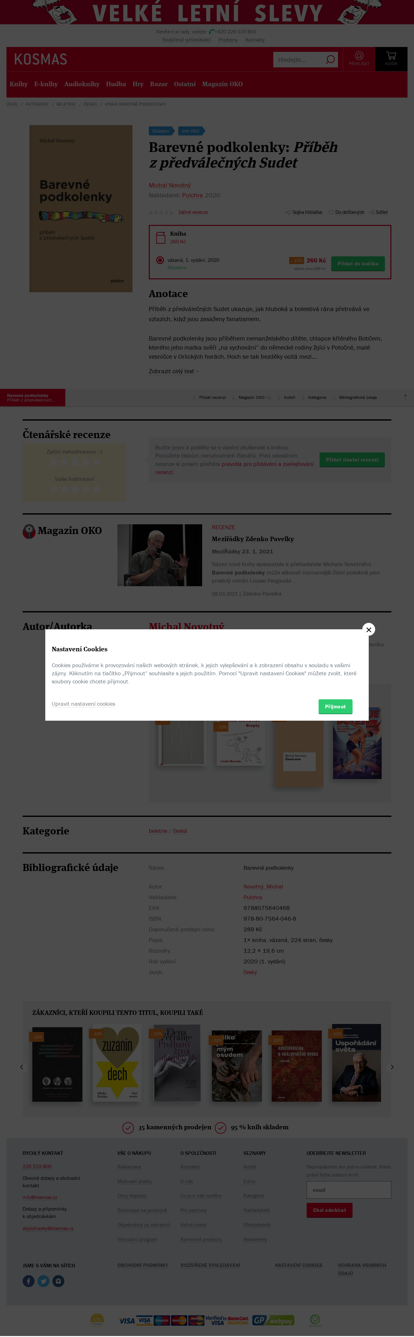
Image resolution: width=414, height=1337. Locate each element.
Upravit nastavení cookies (83, 703)
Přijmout (335, 706)
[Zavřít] (368, 629)
